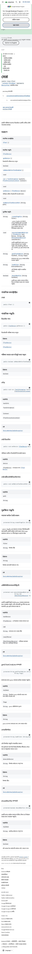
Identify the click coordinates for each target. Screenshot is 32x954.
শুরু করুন (16, 25)
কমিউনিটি (14, 941)
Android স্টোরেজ (5, 871)
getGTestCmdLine (17, 254)
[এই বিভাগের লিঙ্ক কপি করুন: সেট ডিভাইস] (12, 440)
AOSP (2, 50)
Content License (23, 857)
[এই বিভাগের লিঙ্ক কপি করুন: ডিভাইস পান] (12, 319)
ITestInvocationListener (11, 181)
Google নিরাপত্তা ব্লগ (6, 903)
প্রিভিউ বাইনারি (4, 880)
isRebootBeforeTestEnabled (12, 170)
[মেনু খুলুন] (2, 2)
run (4, 179)
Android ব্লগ (4, 900)
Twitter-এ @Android (6, 895)
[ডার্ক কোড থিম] (30, 303)
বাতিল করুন (16, 20)
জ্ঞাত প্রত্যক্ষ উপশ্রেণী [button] (8, 108)
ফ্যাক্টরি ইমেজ (4, 882)
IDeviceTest (5, 85)
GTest (5, 142)
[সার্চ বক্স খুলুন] (16, 2)
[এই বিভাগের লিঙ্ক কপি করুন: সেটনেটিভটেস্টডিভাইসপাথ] (22, 477)
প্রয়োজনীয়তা (4, 874)
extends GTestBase (9, 83)
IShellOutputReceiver (18, 238)
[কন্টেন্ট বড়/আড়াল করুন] (14, 54)
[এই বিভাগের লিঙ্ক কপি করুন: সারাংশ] (9, 132)
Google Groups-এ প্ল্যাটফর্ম (8, 906)
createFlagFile (17, 216)
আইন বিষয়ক (22, 941)
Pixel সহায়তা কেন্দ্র (5, 921)
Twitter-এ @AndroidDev (7, 898)
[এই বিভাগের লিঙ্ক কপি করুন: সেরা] (7, 298)
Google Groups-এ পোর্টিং (7, 911)
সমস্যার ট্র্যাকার (5, 935)
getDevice (6, 158)
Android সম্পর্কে (5, 941)
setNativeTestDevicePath (11, 203)
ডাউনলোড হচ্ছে (5, 877)
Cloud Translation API (14, 40)
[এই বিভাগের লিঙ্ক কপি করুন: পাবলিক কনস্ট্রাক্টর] (19, 292)
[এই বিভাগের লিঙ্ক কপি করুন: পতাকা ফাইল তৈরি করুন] (21, 516)
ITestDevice (7, 154)
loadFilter (15, 265)
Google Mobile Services (7, 929)
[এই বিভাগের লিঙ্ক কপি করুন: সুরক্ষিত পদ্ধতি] (16, 510)
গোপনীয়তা (11, 944)
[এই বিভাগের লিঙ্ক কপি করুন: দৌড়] (7, 383)
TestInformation (12, 179)
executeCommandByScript (20, 232)
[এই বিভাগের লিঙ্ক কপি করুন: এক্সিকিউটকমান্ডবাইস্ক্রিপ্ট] (21, 585)
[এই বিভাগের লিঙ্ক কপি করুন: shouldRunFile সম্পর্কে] (19, 801)
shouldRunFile (16, 275)
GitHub (3, 888)
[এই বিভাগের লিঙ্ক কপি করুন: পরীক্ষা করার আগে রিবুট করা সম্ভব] (28, 355)
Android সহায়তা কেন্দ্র (6, 919)
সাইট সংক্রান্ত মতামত (21, 944)
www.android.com (6, 927)
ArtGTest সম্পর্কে (7, 109)
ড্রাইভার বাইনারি (5, 885)
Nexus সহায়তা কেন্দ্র (6, 924)
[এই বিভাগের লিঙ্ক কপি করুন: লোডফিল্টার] (12, 730)
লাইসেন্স (4, 944)
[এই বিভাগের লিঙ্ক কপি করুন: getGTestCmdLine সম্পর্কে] (23, 665)
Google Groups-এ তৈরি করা (8, 909)
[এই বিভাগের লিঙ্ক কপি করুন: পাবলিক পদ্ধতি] (16, 314)
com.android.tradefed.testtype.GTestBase (18, 96)
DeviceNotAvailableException (13, 430)
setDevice (6, 191)
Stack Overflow (5, 932)
